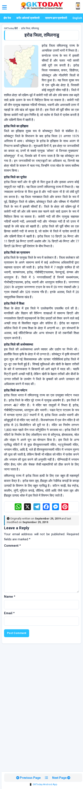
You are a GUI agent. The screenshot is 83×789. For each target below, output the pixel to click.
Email (9, 613)
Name (9, 596)
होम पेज (7, 18)
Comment (12, 546)
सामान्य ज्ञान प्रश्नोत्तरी (56, 18)
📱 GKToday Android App (43, 784)
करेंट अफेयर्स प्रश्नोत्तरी (28, 18)
